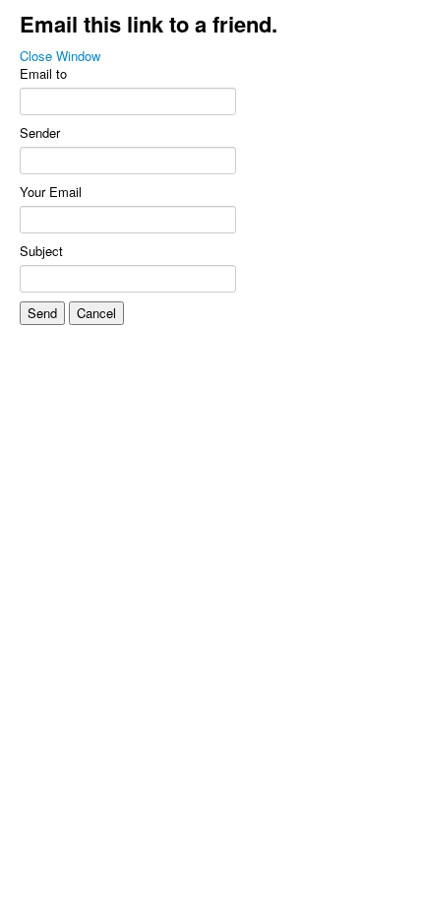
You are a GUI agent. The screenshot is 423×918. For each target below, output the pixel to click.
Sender (40, 133)
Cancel (96, 312)
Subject (41, 251)
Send (42, 312)
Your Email (51, 192)
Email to (43, 74)
